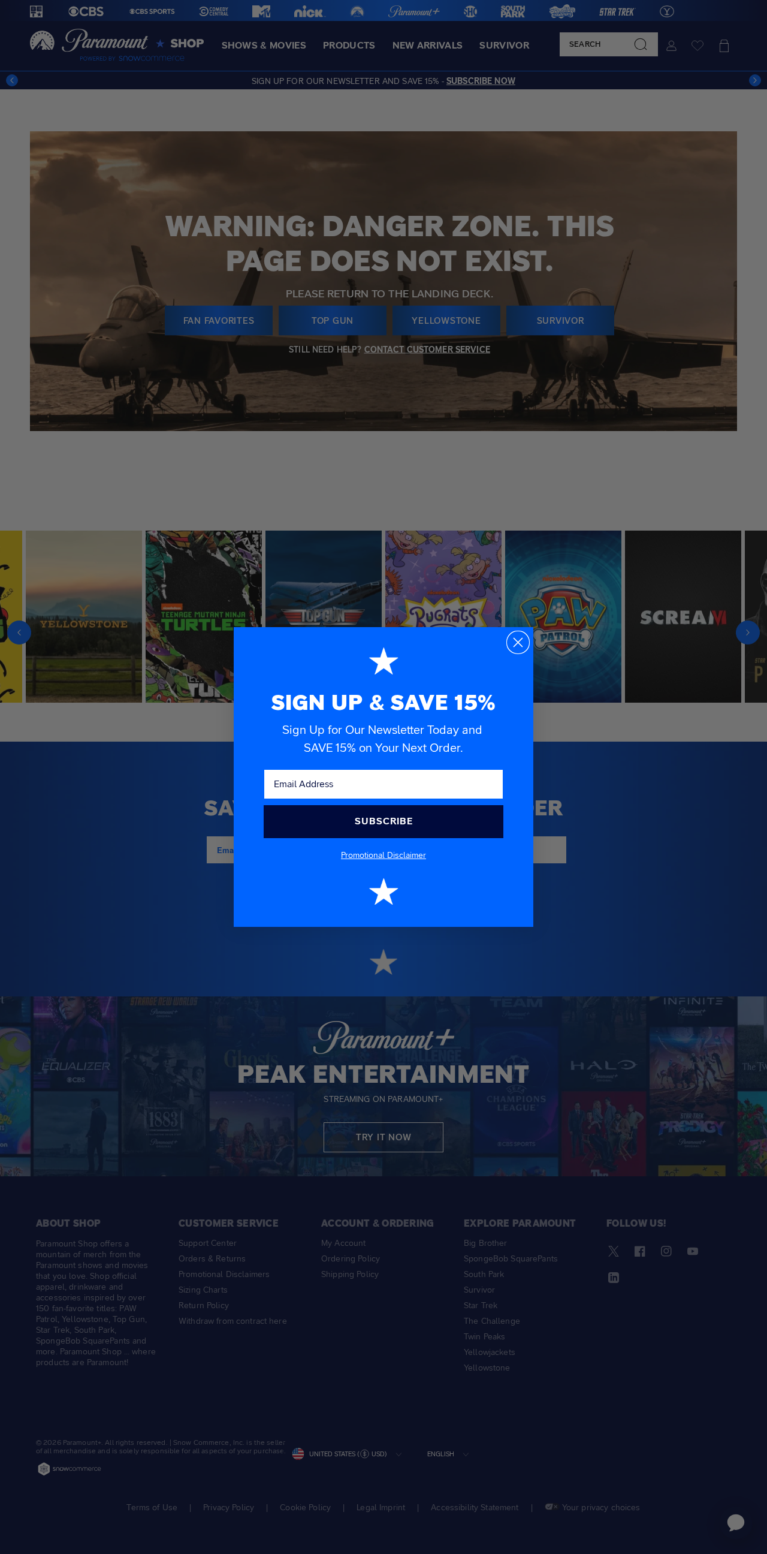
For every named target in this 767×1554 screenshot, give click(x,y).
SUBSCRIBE (384, 821)
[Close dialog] (518, 642)
